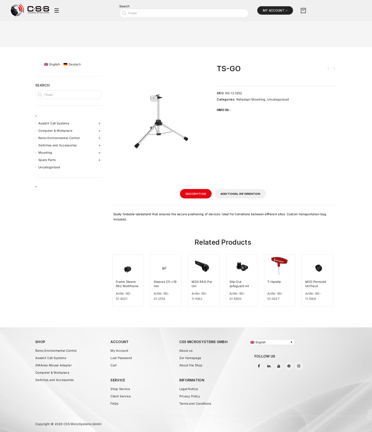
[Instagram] (298, 366)
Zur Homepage (190, 358)
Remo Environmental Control (59, 138)
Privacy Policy (189, 396)
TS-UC (334, 68)
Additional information (240, 193)
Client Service (120, 396)
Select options (129, 308)
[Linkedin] (269, 366)
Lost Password (121, 358)
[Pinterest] (289, 366)
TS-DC (328, 68)
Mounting (45, 152)
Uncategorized (278, 99)
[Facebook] (259, 366)
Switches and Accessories (57, 145)
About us (185, 350)
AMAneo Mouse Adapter (53, 365)
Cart (113, 365)
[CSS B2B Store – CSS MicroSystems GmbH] (30, 10)
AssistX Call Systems (53, 123)
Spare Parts (47, 160)
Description (196, 193)
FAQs (114, 403)
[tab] (196, 193)
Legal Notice (188, 389)
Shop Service (120, 389)
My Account (119, 350)
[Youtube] (279, 366)
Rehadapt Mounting (250, 99)
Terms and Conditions (195, 403)
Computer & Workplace (55, 130)
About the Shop (190, 365)
